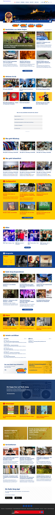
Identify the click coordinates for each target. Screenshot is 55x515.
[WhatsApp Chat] (50, 21)
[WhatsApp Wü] (31, 506)
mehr (25, 338)
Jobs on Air (36, 2)
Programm (22, 2)
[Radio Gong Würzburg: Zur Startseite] (7, 2)
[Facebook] (24, 506)
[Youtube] (29, 506)
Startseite (14, 2)
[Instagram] (26, 506)
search (51, 2)
